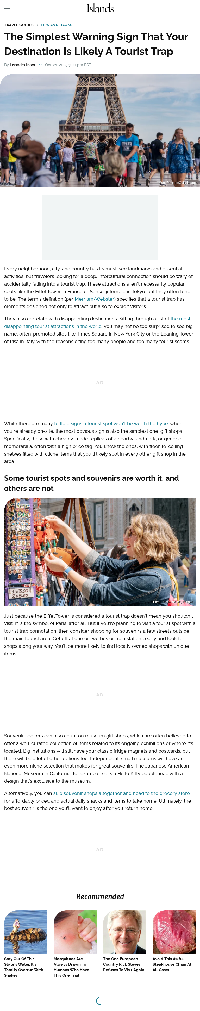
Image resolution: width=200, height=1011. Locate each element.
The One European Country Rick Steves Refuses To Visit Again (123, 964)
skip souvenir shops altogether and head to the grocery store (121, 793)
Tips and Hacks (56, 25)
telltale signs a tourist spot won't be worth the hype (111, 423)
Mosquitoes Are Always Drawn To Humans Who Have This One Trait (71, 967)
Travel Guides (19, 25)
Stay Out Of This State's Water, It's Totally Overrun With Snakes (23, 967)
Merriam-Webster (94, 299)
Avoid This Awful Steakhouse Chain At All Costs (172, 964)
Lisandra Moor (22, 65)
